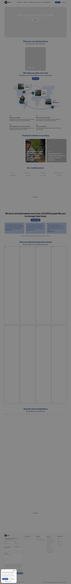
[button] (9, 581)
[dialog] (9, 576)
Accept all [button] (5, 578)
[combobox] (13, 570)
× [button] (15, 570)
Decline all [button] (12, 578)
